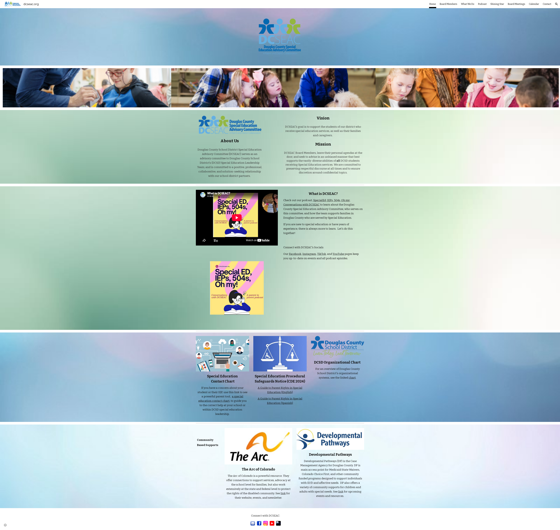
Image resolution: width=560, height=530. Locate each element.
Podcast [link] (482, 4)
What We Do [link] (467, 4)
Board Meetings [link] (516, 4)
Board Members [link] (448, 4)
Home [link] (432, 4)
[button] (556, 4)
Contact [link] (547, 4)
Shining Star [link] (497, 4)
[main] (208, 88)
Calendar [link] (534, 4)
